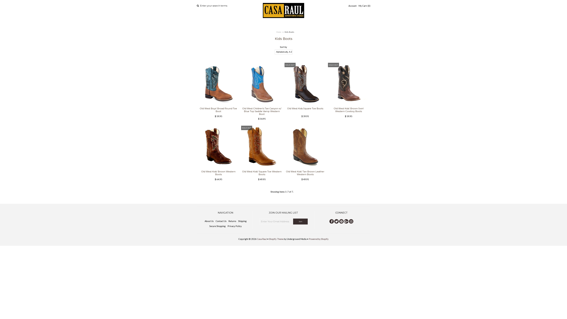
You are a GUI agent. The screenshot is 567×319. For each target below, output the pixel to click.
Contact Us (221, 221)
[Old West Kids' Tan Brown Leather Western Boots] (305, 168)
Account (352, 5)
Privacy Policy (235, 226)
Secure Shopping (217, 226)
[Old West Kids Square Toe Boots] (305, 105)
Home (248, 24)
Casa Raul (262, 239)
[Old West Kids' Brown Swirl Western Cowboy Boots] (348, 105)
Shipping (242, 221)
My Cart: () (364, 5)
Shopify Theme (276, 239)
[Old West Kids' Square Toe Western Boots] (262, 168)
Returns (232, 221)
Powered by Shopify (319, 239)
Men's (260, 24)
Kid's (295, 24)
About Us (209, 221)
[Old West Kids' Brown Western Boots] (218, 168)
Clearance (315, 24)
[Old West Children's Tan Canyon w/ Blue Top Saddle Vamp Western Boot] (262, 105)
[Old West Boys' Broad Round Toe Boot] (218, 105)
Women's (278, 24)
